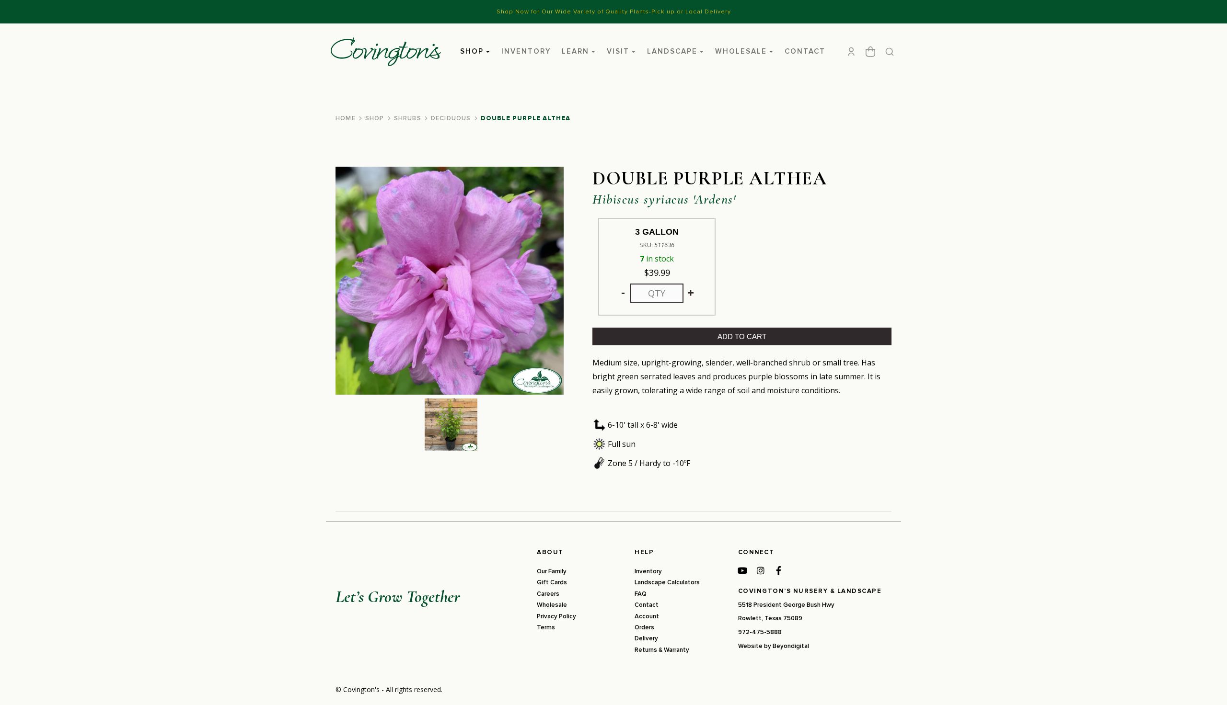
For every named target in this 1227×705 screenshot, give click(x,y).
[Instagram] (760, 570)
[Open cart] (870, 51)
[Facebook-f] (779, 570)
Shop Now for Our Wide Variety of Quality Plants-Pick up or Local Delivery (614, 11)
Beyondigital (791, 646)
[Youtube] (742, 570)
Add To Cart (742, 336)
